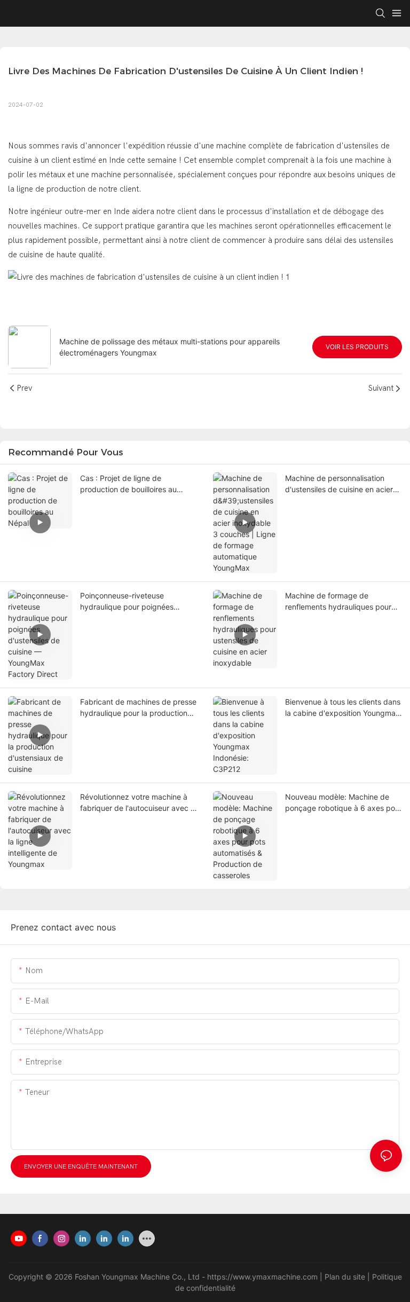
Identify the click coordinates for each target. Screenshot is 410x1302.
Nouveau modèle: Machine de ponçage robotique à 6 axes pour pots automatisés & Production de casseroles (343, 803)
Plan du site (346, 1276)
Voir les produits (357, 347)
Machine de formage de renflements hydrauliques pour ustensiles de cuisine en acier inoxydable (338, 601)
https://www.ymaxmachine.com (263, 1276)
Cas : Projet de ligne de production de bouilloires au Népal (128, 484)
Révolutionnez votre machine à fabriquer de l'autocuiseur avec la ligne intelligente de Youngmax (138, 803)
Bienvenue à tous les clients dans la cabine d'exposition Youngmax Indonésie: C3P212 (342, 708)
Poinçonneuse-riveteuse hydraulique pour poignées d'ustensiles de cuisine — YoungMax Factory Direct (127, 601)
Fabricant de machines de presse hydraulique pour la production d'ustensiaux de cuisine (138, 708)
